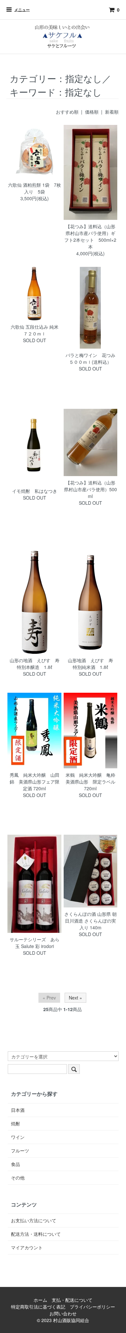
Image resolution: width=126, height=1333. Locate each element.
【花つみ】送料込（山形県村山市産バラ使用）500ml (90, 489)
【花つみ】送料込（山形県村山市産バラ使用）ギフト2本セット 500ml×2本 (90, 236)
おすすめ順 (67, 111)
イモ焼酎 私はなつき (34, 491)
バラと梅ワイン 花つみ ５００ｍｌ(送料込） (93, 358)
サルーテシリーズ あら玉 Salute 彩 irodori (34, 942)
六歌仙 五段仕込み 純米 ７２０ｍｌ (37, 330)
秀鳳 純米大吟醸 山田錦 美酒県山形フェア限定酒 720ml (34, 782)
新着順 (112, 111)
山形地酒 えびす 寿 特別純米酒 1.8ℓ (93, 663)
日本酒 (18, 1110)
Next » (75, 997)
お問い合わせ (63, 1313)
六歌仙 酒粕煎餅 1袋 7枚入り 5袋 (34, 188)
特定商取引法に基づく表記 (38, 1306)
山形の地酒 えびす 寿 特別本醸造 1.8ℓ (37, 663)
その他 (18, 1177)
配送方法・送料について (36, 1234)
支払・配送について (72, 1300)
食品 (15, 1164)
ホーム (40, 1300)
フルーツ (20, 1150)
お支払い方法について (33, 1220)
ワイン (18, 1137)
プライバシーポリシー (92, 1306)
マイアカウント (27, 1247)
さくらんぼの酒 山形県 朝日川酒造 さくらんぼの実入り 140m (90, 921)
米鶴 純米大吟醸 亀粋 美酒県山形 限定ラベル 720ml (93, 782)
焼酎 (15, 1123)
